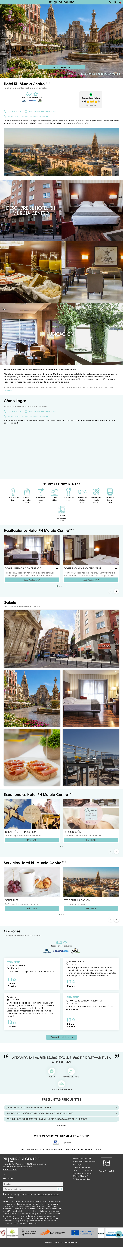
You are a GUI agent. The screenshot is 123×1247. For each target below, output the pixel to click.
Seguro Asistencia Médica (84, 1162)
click (99, 1149)
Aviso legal (77, 1164)
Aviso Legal (42, 1194)
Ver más (61, 1125)
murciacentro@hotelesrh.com (42, 111)
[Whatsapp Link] (115, 2)
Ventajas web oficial (82, 1159)
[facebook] (4, 1173)
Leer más (8, 390)
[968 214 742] (110, 2)
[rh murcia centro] (61, 2)
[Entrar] (120, 2)
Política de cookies (81, 1179)
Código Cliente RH (81, 1176)
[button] (57, 586)
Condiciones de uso (82, 1167)
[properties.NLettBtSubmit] (60, 1189)
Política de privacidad (83, 1170)
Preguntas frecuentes (82, 1173)
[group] (3, 1233)
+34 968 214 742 (15, 111)
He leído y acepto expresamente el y (32, 1195)
